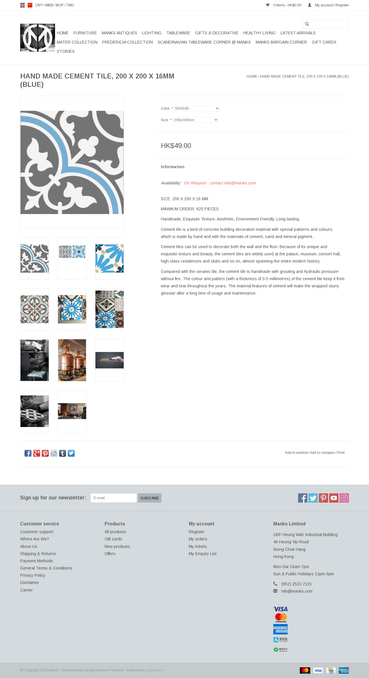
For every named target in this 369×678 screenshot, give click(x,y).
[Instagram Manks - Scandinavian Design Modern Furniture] (344, 498)
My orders (198, 539)
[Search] (307, 24)
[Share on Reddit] (53, 453)
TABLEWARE (178, 33)
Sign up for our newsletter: (53, 498)
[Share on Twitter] (71, 453)
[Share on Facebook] (28, 453)
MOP (60, 5)
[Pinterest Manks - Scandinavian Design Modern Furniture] (323, 498)
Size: (166, 120)
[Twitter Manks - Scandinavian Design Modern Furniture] (313, 498)
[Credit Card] (330, 670)
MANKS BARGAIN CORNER (281, 42)
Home (63, 33)
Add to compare (323, 453)
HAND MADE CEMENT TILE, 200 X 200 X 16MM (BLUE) (304, 76)
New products (117, 546)
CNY (39, 5)
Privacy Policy (32, 575)
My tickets (198, 546)
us (30, 5)
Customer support (36, 531)
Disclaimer (29, 582)
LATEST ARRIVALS (298, 33)
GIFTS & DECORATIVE (216, 33)
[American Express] (311, 629)
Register (196, 531)
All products (115, 531)
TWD (70, 5)
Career (26, 590)
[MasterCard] (311, 617)
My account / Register (331, 5)
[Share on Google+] (36, 453)
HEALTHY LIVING (259, 33)
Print (340, 453)
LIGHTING (151, 33)
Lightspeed (154, 670)
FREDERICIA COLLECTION (127, 42)
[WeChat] (311, 649)
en (22, 5)
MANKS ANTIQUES (119, 33)
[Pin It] (45, 453)
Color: (167, 108)
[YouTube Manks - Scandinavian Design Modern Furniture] (333, 498)
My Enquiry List (202, 553)
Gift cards (324, 42)
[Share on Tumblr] (62, 453)
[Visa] (311, 609)
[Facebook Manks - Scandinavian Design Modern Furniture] (302, 498)
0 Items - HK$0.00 (287, 5)
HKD (49, 5)
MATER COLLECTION (77, 42)
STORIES (66, 51)
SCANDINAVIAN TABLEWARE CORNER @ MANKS (204, 42)
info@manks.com (296, 591)
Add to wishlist (296, 453)
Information (172, 166)
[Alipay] (311, 639)
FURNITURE (85, 33)
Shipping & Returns (38, 553)
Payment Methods (36, 561)
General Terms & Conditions (46, 568)
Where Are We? (34, 539)
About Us (28, 546)
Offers (110, 553)
